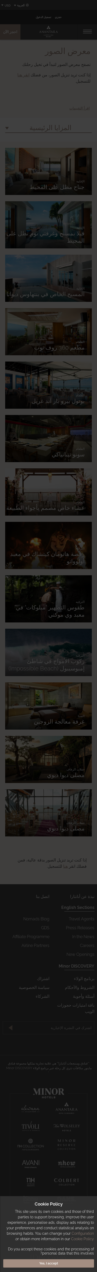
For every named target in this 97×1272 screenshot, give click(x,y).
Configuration (83, 1233)
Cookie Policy (82, 1239)
